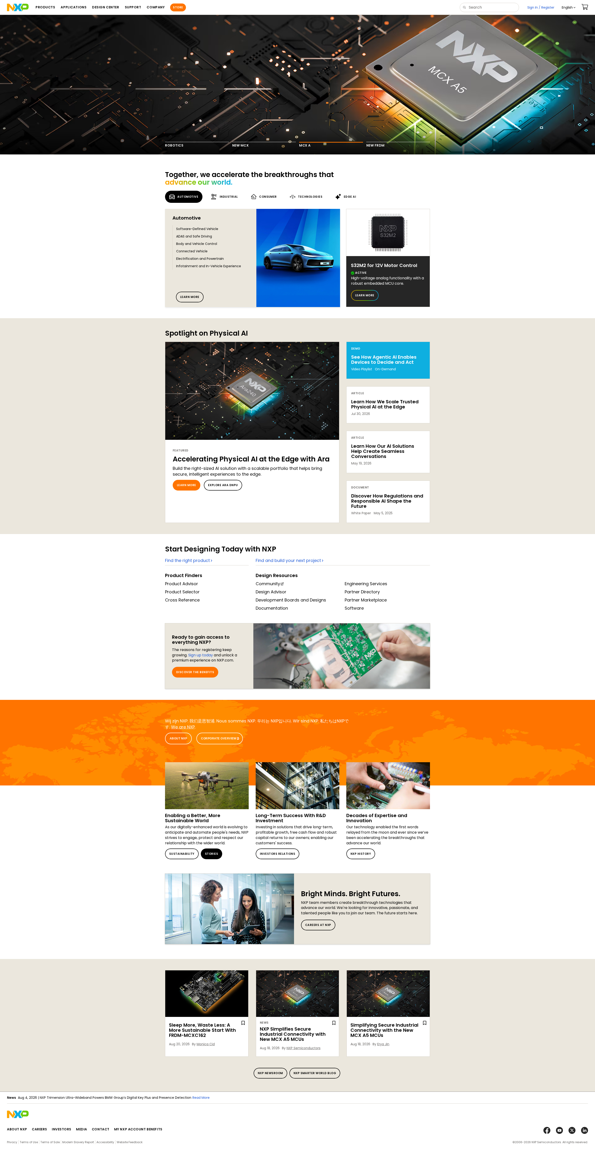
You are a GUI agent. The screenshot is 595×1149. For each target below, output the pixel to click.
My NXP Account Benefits (138, 1129)
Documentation (272, 608)
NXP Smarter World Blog (315, 1073)
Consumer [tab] (268, 197)
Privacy (12, 1142)
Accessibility (105, 1142)
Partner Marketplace (366, 600)
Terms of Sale (50, 1142)
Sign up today (200, 655)
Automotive (186, 218)
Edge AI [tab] (350, 197)
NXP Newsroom (270, 1073)
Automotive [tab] (187, 197)
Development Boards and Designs (291, 600)
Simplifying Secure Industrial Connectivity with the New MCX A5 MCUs (384, 1030)
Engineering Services (366, 584)
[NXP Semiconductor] (18, 7)
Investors (61, 1129)
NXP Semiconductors (304, 1048)
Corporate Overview (218, 738)
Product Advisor (181, 584)
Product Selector (182, 592)
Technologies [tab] (310, 197)
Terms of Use (29, 1142)
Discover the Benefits (195, 672)
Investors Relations (277, 854)
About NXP (178, 738)
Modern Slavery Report (78, 1142)
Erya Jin (383, 1044)
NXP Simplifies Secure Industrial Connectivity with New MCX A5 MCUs (293, 1034)
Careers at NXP (318, 925)
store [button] (178, 7)
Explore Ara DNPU (223, 485)
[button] (568, 7)
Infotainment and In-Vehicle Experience (208, 266)
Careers (39, 1129)
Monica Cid (206, 1044)
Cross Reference (182, 600)
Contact (100, 1129)
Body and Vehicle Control (196, 243)
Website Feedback (129, 1142)
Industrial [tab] (229, 197)
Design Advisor (271, 592)
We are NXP (183, 727)
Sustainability (182, 854)
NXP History (360, 854)
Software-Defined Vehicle (197, 229)
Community (268, 584)
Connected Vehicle (192, 251)
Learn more (189, 297)
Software (354, 608)
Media (81, 1129)
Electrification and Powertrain (200, 258)
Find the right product (187, 560)
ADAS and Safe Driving (194, 236)
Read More (144, 1097)
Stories (211, 854)
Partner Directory (362, 592)
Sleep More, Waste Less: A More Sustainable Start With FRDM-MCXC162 (202, 1030)
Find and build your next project (288, 560)
